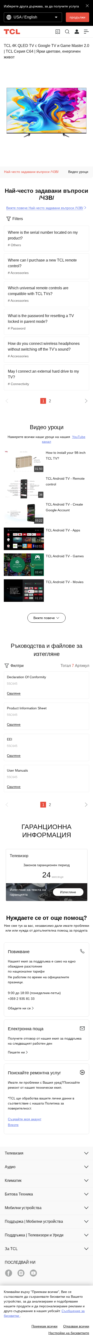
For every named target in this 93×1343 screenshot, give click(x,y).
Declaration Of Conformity (26, 677)
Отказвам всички (76, 1326)
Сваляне (14, 693)
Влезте (13, 1125)
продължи (77, 17)
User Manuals (17, 770)
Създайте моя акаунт (24, 1119)
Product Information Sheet (26, 708)
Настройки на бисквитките (68, 1333)
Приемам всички (44, 1326)
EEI (9, 739)
